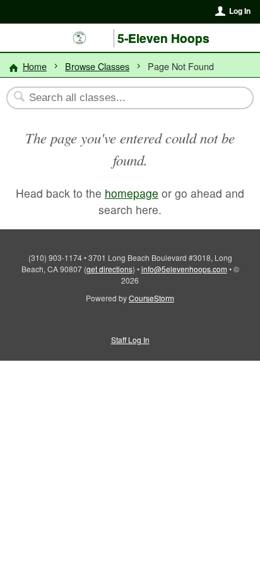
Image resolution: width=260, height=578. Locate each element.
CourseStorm (151, 297)
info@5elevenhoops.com (184, 268)
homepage (131, 193)
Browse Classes (97, 66)
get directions (109, 268)
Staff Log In (130, 339)
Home (35, 66)
